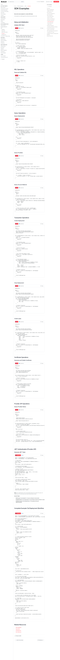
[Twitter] (38, 1)
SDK (1, 28)
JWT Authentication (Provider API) (52, 30)
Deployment (3, 19)
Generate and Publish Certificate (52, 26)
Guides (2, 21)
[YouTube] (43, 1)
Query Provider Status (50, 29)
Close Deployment (50, 22)
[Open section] (11, 19)
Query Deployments (50, 16)
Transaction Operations (50, 20)
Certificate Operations (50, 25)
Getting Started (3, 18)
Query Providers (49, 17)
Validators (2, 48)
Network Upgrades (4, 50)
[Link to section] (29, 22)
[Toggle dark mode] (37, 1)
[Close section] (11, 28)
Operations (2, 41)
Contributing (3, 22)
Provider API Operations (50, 28)
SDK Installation (18, 627)
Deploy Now (56, 1)
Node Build (2, 47)
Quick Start (2, 12)
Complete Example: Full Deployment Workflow (52, 34)
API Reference (4, 34)
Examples (3, 33)
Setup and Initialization (50, 9)
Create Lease (49, 24)
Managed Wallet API (4, 26)
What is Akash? (3, 7)
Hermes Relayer (3, 52)
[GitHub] (40, 1)
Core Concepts (3, 55)
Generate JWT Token (50, 32)
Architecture (3, 43)
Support (3, 59)
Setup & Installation (4, 40)
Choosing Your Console (4, 8)
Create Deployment (50, 21)
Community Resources (4, 57)
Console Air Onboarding (4, 11)
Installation (3, 29)
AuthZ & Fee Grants (5, 32)
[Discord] (42, 1)
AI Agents (2, 15)
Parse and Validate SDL (51, 13)
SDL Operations (49, 12)
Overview (48, 8)
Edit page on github (18, 635)
